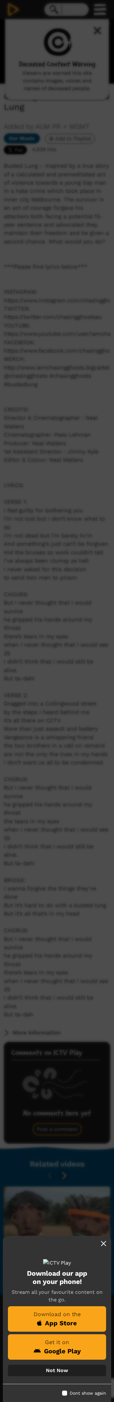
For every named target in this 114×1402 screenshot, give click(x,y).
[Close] (103, 1243)
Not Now (57, 1370)
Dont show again (88, 1393)
